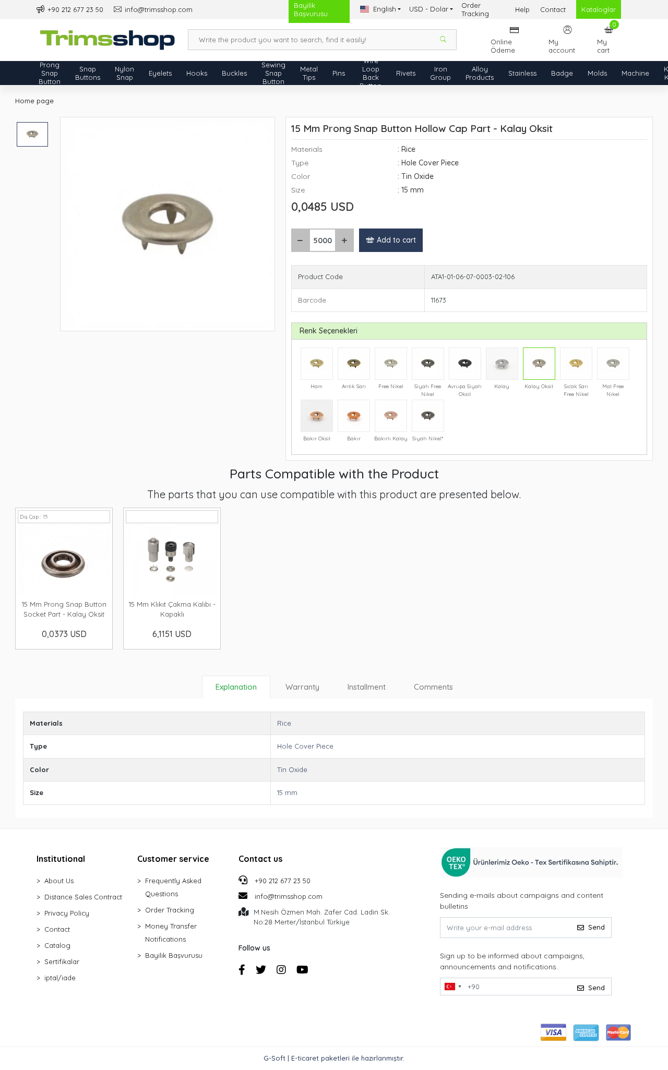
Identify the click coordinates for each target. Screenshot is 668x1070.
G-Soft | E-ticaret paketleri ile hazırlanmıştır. (334, 1058)
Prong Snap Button (50, 73)
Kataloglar (598, 9)
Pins (338, 73)
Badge (562, 73)
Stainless (522, 73)
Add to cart (396, 240)
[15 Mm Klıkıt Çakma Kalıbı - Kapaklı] (172, 560)
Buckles (234, 73)
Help (522, 9)
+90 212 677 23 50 (282, 880)
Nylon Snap (124, 73)
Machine (635, 73)
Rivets (405, 73)
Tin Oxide (292, 769)
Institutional (61, 858)
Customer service (173, 858)
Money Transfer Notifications (171, 932)
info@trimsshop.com (289, 896)
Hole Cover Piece (305, 746)
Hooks (196, 73)
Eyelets (160, 73)
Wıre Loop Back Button (370, 73)
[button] (609, 39)
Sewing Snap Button (273, 73)
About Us (59, 880)
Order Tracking (475, 9)
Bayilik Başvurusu (173, 955)
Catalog (57, 945)
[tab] (236, 687)
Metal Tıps (309, 73)
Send (596, 927)
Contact (553, 9)
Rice (284, 723)
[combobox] (452, 986)
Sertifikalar (61, 961)
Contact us (260, 858)
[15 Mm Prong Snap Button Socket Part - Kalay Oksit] (64, 560)
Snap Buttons (87, 73)
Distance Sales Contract (83, 897)
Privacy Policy (66, 913)
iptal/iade (60, 977)
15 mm (287, 792)
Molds (597, 73)
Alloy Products (480, 73)
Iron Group (440, 73)
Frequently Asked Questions (173, 887)
